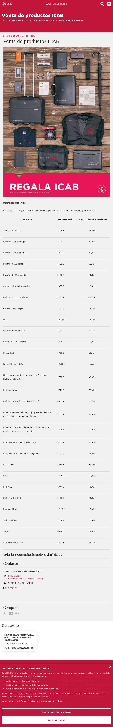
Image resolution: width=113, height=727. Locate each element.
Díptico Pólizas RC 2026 (15, 643)
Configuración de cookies (56, 712)
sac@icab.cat (14, 587)
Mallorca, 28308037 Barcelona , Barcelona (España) (25, 577)
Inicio (4, 20)
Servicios (16, 20)
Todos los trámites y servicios (39, 20)
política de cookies (53, 701)
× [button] (110, 666)
